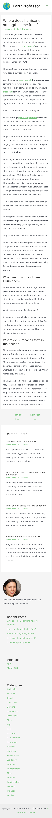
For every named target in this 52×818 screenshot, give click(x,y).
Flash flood (12, 716)
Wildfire (10, 795)
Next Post (35, 415)
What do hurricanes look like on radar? (26, 505)
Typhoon (11, 791)
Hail (9, 729)
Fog (9, 724)
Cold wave (12, 702)
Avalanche (12, 689)
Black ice (11, 693)
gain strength (25, 80)
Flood (9, 720)
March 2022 (12, 668)
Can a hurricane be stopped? (21, 441)
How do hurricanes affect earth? (23, 536)
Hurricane (7, 29)
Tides (9, 773)
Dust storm (12, 711)
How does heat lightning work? (21, 638)
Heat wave (12, 742)
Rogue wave (13, 755)
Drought (11, 707)
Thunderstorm (14, 769)
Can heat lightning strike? (19, 642)
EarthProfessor (26, 6)
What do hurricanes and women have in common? (25, 473)
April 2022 (12, 663)
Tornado (11, 777)
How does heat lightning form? (21, 629)
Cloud (10, 698)
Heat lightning (13, 738)
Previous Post (16, 415)
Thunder (11, 764)
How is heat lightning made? (20, 633)
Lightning (11, 751)
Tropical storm (14, 782)
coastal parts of (27, 46)
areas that (8, 92)
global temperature (27, 117)
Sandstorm (12, 760)
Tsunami (11, 786)
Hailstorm (11, 733)
